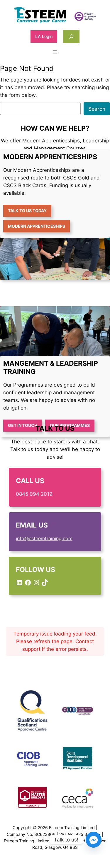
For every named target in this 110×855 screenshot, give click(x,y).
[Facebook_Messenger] (93, 840)
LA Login (44, 36)
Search (96, 109)
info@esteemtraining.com (44, 538)
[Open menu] (55, 52)
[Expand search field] (71, 36)
